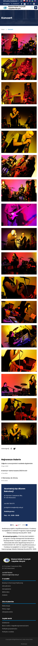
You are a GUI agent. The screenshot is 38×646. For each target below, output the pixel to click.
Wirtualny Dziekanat (10, 1)
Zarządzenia (6, 589)
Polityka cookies (8, 632)
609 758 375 (10, 503)
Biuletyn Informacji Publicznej (12, 583)
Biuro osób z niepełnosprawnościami (15, 626)
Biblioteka (5, 592)
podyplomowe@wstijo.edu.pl (13, 507)
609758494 (8, 573)
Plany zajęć (6, 609)
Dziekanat (5, 623)
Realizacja (24, 644)
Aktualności (6, 586)
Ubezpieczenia (7, 612)
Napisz (7, 4)
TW (13, 447)
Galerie (4, 595)
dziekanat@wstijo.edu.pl (10, 575)
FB (10, 447)
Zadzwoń (16, 4)
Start (3, 29)
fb (21, 3)
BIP (22, 1)
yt (24, 3)
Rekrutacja (6, 606)
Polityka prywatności (9, 629)
